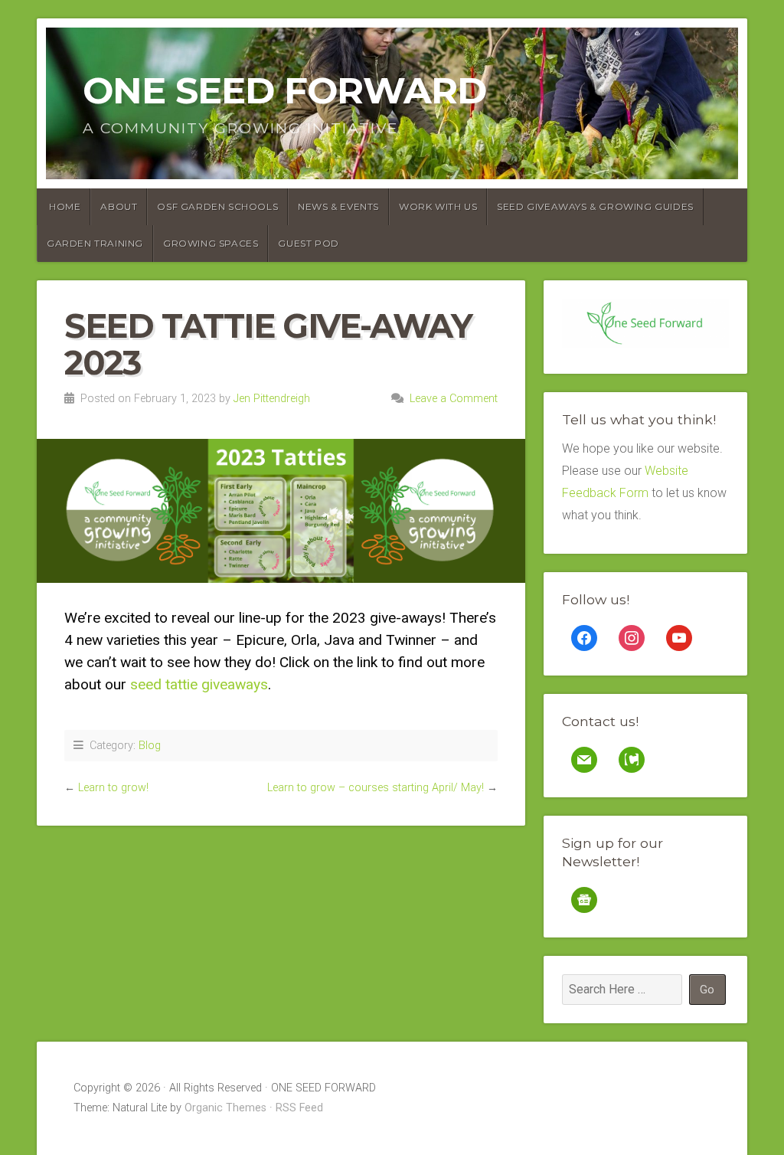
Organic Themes (225, 1107)
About (118, 206)
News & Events (338, 206)
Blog (150, 745)
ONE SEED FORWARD (284, 90)
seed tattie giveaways (199, 684)
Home (64, 206)
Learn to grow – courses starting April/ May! (375, 787)
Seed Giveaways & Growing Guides (595, 206)
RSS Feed (299, 1107)
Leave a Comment (454, 398)
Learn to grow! (113, 787)
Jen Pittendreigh (272, 398)
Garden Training (95, 243)
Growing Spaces (210, 243)
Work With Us (438, 206)
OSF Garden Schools (217, 206)
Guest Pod (308, 243)
